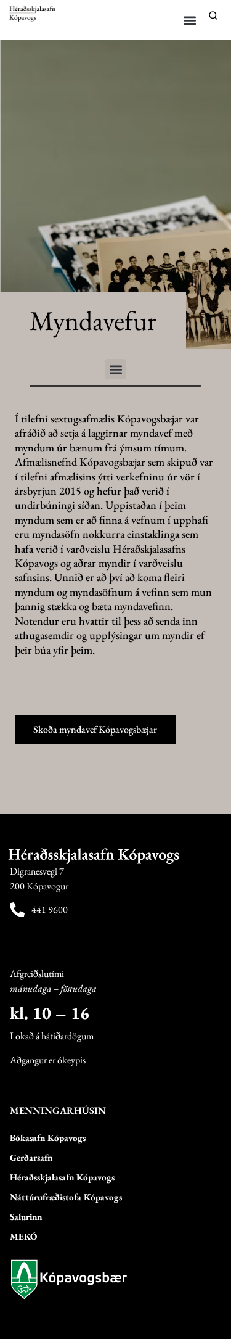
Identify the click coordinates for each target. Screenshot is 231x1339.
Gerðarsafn (31, 1157)
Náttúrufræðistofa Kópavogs (66, 1197)
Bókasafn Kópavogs (48, 1137)
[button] (190, 20)
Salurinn (26, 1216)
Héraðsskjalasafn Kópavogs (62, 1177)
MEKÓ (23, 1236)
